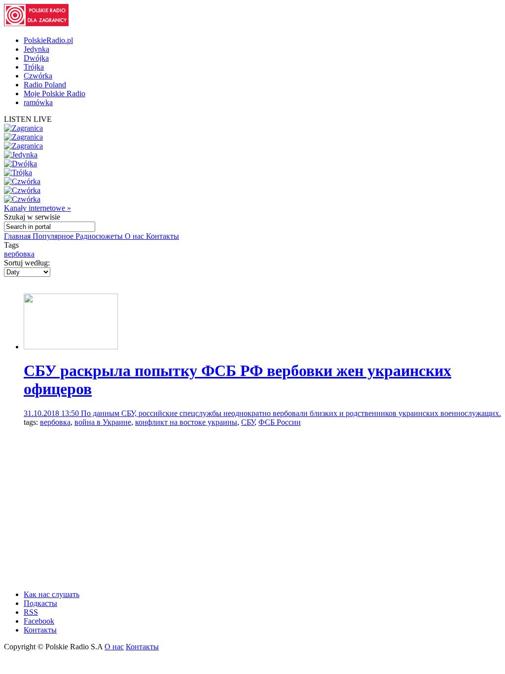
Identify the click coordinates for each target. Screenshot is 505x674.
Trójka (34, 67)
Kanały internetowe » (37, 208)
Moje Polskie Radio (54, 93)
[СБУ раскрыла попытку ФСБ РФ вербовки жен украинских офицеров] (71, 346)
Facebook (39, 621)
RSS (31, 612)
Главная (18, 236)
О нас (135, 236)
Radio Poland (45, 84)
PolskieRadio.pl (48, 40)
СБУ (247, 422)
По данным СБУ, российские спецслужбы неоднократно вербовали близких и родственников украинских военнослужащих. (291, 413)
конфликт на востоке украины (186, 422)
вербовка (19, 254)
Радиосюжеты (100, 236)
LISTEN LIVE (28, 119)
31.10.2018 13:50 (52, 413)
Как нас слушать (51, 594)
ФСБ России (279, 422)
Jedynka (36, 49)
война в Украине (102, 422)
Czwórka (38, 76)
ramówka (38, 102)
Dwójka (36, 58)
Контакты (162, 236)
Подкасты (40, 603)
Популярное (54, 236)
